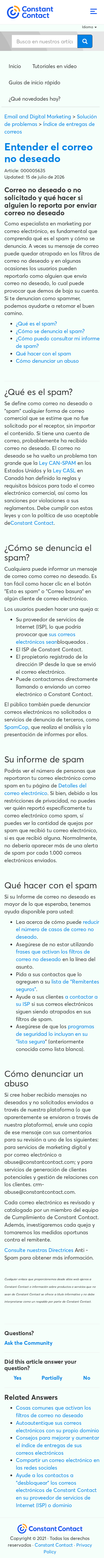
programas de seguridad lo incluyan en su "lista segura (55, 1034)
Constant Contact (32, 523)
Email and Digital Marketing (37, 116)
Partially (52, 1377)
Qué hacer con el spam (43, 353)
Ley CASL (64, 470)
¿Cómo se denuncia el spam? (50, 331)
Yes (17, 1377)
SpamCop (16, 727)
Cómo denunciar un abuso (47, 361)
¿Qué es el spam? (36, 323)
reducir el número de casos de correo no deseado (57, 929)
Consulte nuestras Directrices (38, 1250)
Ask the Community (28, 1343)
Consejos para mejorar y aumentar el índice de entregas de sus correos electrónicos (57, 1445)
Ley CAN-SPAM (58, 463)
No (86, 1377)
